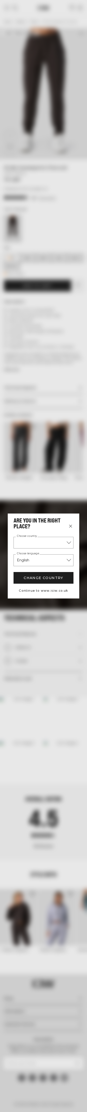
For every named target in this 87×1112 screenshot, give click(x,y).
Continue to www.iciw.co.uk (43, 590)
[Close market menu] (70, 526)
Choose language (28, 553)
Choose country (27, 536)
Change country (43, 578)
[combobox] (43, 542)
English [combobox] (23, 560)
